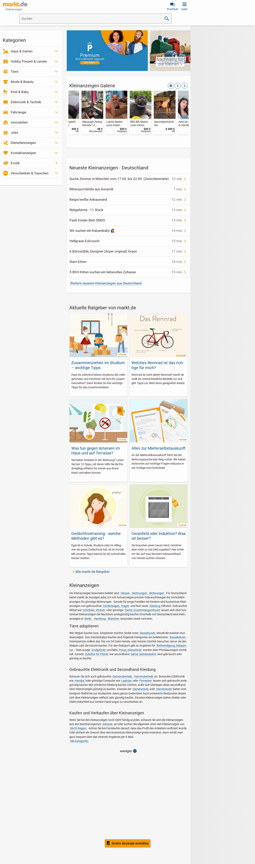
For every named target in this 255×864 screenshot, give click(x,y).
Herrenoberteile (143, 676)
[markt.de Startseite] (15, 4)
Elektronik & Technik (26, 102)
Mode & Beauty (22, 82)
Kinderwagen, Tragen (116, 605)
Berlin (87, 618)
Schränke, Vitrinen (94, 610)
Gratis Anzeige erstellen (130, 843)
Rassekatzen (178, 637)
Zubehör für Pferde (96, 654)
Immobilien (19, 122)
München (113, 618)
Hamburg (100, 618)
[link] (80, 113)
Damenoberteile (122, 676)
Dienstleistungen (23, 143)
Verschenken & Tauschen (29, 173)
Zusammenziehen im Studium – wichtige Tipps (98, 365)
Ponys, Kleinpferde (130, 650)
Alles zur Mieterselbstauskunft (158, 448)
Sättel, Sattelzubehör (143, 654)
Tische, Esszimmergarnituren (142, 610)
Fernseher (145, 680)
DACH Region (78, 728)
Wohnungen (139, 593)
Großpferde (98, 650)
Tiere (14, 72)
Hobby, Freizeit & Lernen (29, 61)
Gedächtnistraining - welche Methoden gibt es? (96, 536)
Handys (79, 680)
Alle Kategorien (79, 741)
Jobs (14, 133)
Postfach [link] (172, 9)
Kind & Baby (20, 92)
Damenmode (140, 689)
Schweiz (107, 724)
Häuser (125, 593)
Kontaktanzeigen (23, 153)
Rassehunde (147, 633)
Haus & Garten (21, 51)
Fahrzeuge (18, 112)
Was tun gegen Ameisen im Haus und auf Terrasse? (95, 450)
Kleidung (155, 605)
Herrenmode (164, 689)
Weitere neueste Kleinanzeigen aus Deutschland (106, 283)
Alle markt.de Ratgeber (92, 572)
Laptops (126, 680)
